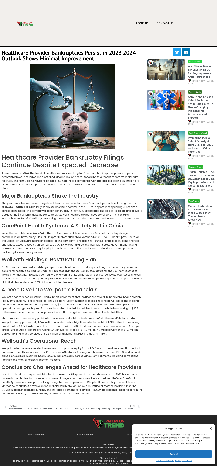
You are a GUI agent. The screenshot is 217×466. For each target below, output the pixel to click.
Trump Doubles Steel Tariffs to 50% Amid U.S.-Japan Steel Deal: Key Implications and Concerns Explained (201, 178)
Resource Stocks (196, 167)
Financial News (195, 61)
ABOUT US (142, 23)
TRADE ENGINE (84, 434)
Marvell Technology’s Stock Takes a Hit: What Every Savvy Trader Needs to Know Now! (201, 212)
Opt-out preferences (165, 460)
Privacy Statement (183, 460)
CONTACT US (164, 23)
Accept (174, 454)
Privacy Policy (120, 452)
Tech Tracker (194, 201)
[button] (210, 428)
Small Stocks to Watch (198, 133)
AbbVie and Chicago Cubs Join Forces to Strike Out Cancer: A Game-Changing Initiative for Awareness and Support (200, 107)
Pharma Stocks (195, 92)
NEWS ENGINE (35, 434)
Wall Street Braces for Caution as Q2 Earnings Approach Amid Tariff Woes (199, 72)
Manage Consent (108, 458)
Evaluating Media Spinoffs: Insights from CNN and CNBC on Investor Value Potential (200, 144)
